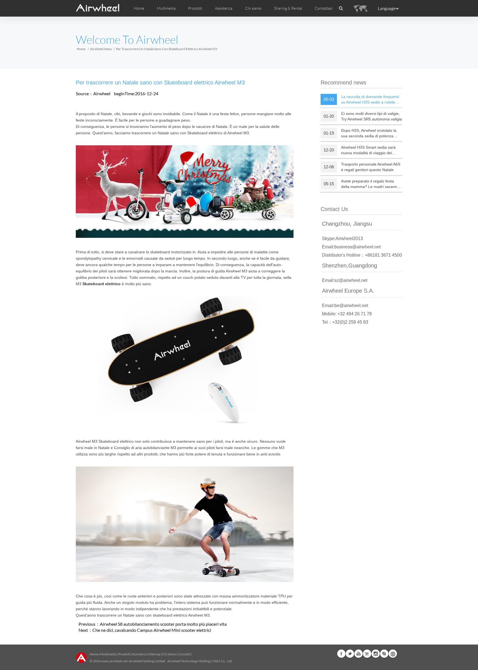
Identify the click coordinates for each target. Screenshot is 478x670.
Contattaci (323, 8)
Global (393, 654)
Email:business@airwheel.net (351, 246)
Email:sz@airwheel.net (344, 280)
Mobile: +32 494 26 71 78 (347, 313)
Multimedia (108, 654)
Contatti (184, 654)
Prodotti (195, 8)
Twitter (350, 654)
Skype (384, 654)
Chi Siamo (169, 654)
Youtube (358, 654)
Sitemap (155, 654)
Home (139, 8)
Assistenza (223, 8)
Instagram (376, 654)
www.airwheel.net (114, 661)
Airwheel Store (367, 654)
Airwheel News (101, 49)
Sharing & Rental (288, 8)
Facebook (341, 654)
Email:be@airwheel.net (345, 305)
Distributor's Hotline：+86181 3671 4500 (362, 255)
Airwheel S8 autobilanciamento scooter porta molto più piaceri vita (163, 624)
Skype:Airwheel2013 (342, 238)
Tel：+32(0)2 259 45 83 (345, 322)
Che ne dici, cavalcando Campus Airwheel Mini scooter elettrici (151, 630)
